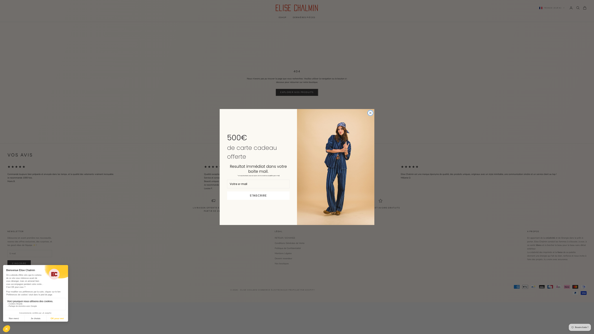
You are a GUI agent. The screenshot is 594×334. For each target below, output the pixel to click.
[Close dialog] (370, 113)
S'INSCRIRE (258, 195)
